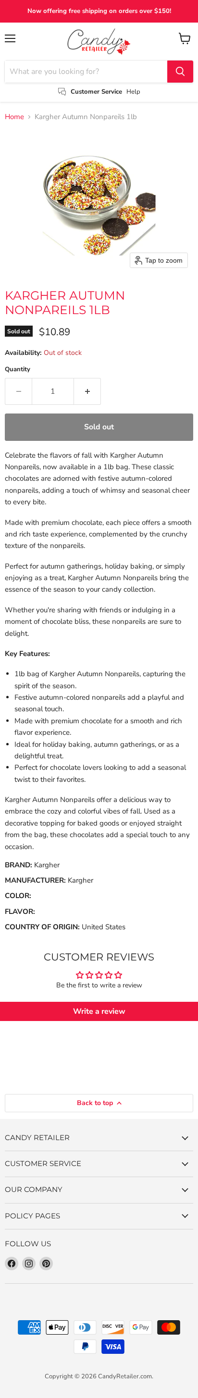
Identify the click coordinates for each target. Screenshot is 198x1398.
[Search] (180, 72)
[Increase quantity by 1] (87, 391)
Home (14, 117)
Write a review (99, 1011)
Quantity (17, 369)
